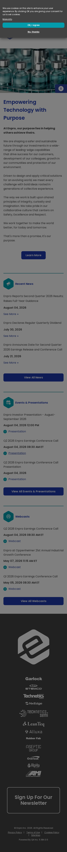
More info (7, 19)
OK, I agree (33, 25)
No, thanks (33, 31)
